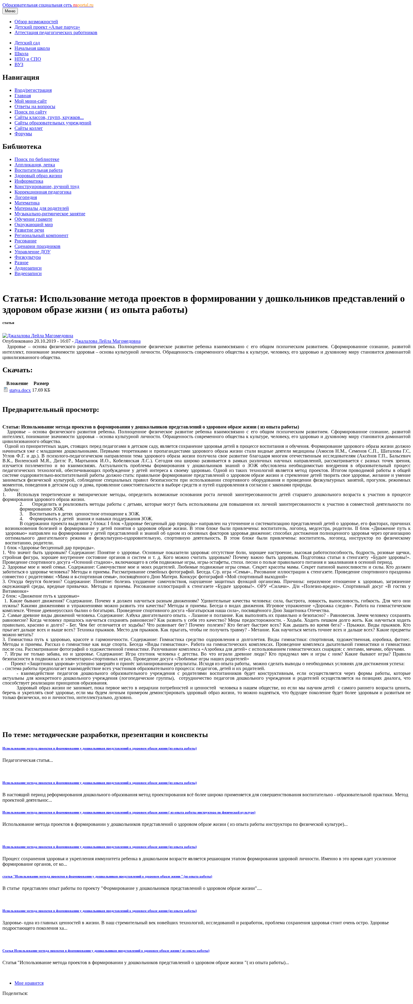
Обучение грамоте (33, 219)
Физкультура (28, 257)
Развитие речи (29, 230)
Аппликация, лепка (35, 164)
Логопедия (26, 197)
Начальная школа (32, 48)
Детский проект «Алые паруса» (47, 27)
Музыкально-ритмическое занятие (50, 213)
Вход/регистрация (33, 90)
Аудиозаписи (28, 268)
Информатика (29, 181)
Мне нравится (29, 983)
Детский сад (27, 42)
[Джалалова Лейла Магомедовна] (37, 335)
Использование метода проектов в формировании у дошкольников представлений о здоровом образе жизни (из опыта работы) (99, 748)
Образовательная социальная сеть (47, 5)
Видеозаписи (28, 273)
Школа (21, 53)
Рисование (26, 240)
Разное (21, 262)
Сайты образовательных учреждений (53, 122)
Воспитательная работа (39, 170)
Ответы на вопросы (35, 106)
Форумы (23, 133)
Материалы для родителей (42, 208)
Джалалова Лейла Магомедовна (108, 341)
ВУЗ (19, 64)
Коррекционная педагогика (43, 191)
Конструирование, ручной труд (47, 186)
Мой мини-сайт (31, 101)
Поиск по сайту (31, 111)
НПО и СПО (28, 59)
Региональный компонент (41, 235)
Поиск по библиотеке (37, 159)
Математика (27, 202)
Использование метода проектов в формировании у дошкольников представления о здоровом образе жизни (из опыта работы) (99, 846)
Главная (23, 95)
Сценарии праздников (37, 246)
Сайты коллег (29, 128)
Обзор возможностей (36, 21)
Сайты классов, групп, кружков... (49, 117)
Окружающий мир (34, 224)
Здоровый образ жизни (38, 175)
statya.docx (20, 390)
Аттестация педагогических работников (56, 32)
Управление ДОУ (32, 251)
